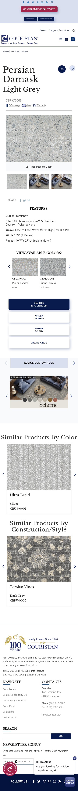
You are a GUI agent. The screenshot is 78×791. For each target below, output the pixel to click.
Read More (31, 665)
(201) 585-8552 (54, 707)
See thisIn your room (39, 304)
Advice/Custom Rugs (39, 362)
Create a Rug (39, 342)
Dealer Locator (9, 689)
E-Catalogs (14, 105)
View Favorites (10, 717)
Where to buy (39, 330)
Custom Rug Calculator (14, 700)
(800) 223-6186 (57, 703)
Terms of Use (36, 675)
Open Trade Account (46, 18)
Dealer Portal (30, 18)
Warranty (41, 105)
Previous (9, 266)
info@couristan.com (52, 714)
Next (69, 266)
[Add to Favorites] (72, 68)
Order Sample (39, 317)
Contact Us (8, 712)
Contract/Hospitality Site (39, 9)
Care (28, 105)
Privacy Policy (14, 675)
